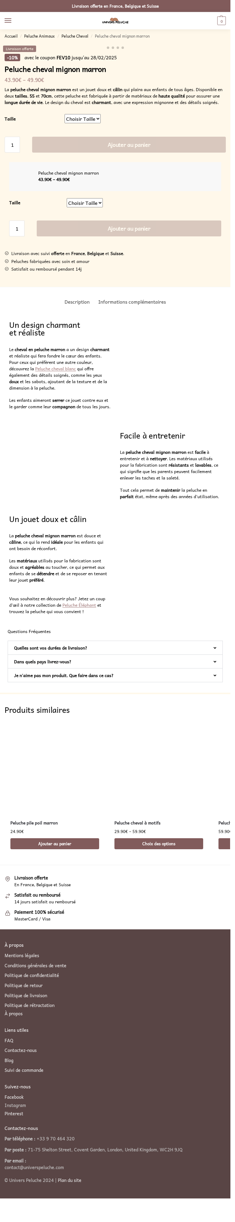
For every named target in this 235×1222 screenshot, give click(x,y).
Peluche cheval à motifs (137, 823)
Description (77, 302)
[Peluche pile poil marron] (55, 768)
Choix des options (158, 843)
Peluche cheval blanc (55, 368)
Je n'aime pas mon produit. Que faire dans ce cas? (64, 675)
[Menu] (14, 20)
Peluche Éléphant (79, 605)
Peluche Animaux (39, 36)
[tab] (77, 301)
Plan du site (69, 1180)
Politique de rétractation (29, 1005)
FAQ (9, 1040)
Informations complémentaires (132, 302)
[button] (115, 647)
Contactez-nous (21, 1050)
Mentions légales (22, 955)
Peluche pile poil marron (34, 823)
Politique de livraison (26, 995)
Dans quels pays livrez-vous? (42, 661)
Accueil (11, 36)
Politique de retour (24, 985)
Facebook (14, 1097)
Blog (9, 1060)
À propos (14, 1013)
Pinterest (14, 1113)
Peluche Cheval (75, 36)
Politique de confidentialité (32, 975)
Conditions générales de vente (35, 965)
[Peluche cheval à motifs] (159, 768)
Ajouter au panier (129, 144)
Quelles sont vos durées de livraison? (50, 647)
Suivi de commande (24, 1070)
